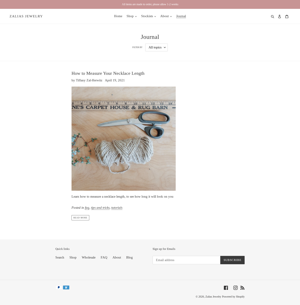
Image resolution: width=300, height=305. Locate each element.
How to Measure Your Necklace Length (108, 73)
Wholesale (88, 257)
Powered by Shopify (233, 296)
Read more (80, 218)
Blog (129, 257)
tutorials (116, 207)
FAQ (104, 257)
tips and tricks (100, 207)
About (116, 257)
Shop (73, 257)
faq (87, 207)
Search (59, 257)
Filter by (137, 47)
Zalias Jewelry (26, 16)
